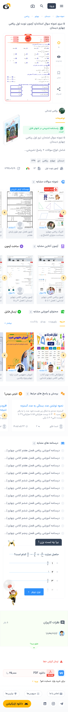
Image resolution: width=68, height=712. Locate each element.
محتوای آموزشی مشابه (45, 312)
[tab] (60, 118)
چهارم (37, 16)
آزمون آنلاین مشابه (47, 246)
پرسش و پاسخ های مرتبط (44, 394)
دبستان (47, 16)
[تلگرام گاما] (61, 703)
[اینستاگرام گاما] (53, 703)
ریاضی (26, 16)
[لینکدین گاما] (45, 703)
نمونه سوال (60, 16)
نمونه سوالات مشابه (47, 182)
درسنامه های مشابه (47, 443)
